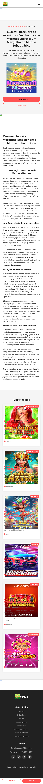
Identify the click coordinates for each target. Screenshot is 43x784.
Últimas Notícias (19, 27)
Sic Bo (21, 718)
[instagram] (19, 757)
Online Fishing (21, 722)
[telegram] (30, 757)
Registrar (11, 781)
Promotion (21, 726)
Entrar (31, 781)
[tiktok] (24, 757)
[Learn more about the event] (21, 17)
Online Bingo (21, 715)
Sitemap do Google (21, 736)
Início (10, 27)
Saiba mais (21, 105)
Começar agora (22, 99)
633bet (21, 711)
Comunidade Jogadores (21, 729)
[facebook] (13, 757)
